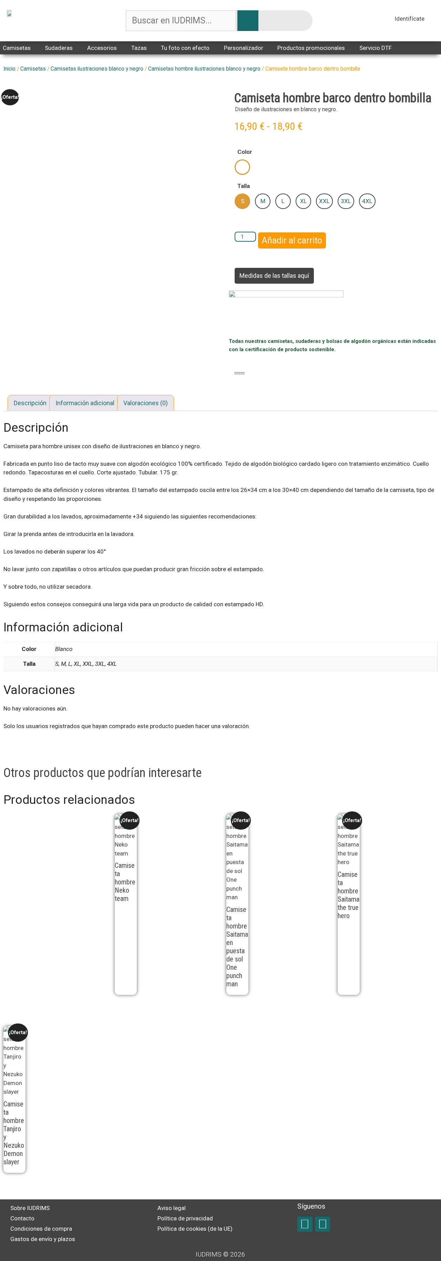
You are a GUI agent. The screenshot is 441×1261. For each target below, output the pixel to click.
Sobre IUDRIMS (30, 1208)
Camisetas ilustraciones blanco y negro (97, 68)
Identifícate (409, 18)
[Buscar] (247, 20)
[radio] (242, 167)
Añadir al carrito (292, 240)
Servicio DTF (375, 47)
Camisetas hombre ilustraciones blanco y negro (204, 68)
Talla (243, 185)
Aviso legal (171, 1208)
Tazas (139, 47)
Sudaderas (59, 47)
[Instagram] (322, 1224)
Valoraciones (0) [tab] (145, 403)
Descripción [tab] (30, 403)
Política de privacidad (185, 1218)
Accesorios (102, 47)
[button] (235, 373)
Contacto (22, 1218)
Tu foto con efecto (185, 47)
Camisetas (33, 68)
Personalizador (243, 47)
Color (244, 151)
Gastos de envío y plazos (42, 1239)
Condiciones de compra (41, 1228)
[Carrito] (431, 19)
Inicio (9, 68)
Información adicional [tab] (84, 403)
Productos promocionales (311, 47)
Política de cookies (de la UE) (195, 1228)
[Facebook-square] (304, 1224)
